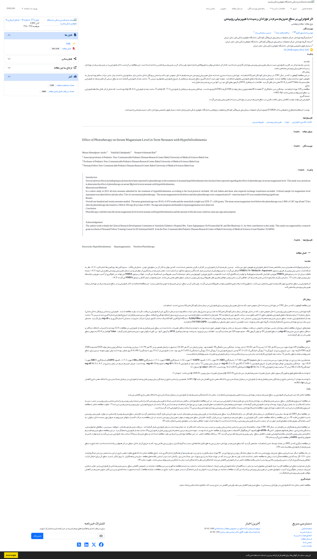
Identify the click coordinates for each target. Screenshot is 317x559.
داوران (223, 8)
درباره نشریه (306, 532)
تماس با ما (210, 8)
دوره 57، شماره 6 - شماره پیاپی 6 (22, 19)
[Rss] (79, 545)
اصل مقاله (301, 252)
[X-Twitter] (93, 545)
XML (68, 44)
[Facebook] (101, 545)
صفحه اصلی (307, 8)
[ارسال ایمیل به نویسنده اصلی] (295, 32)
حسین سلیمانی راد (263, 32)
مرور (294, 8)
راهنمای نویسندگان (256, 8)
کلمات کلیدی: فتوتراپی (302, 122)
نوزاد (286, 122)
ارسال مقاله (237, 8)
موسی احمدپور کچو (304, 32)
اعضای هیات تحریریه (303, 535)
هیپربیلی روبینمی (274, 122)
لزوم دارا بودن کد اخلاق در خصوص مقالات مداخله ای (237, 528)
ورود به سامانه (30, 8)
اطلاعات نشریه (278, 8)
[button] (244, 555)
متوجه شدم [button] (11, 555)
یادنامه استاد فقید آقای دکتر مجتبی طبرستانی (240, 532)
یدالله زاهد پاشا (282, 32)
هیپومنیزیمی (258, 122)
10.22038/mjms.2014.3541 (296, 50)
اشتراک (37, 535)
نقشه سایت (306, 546)
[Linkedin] (86, 545)
